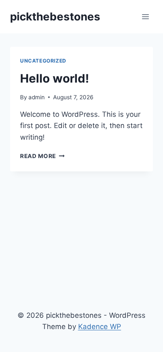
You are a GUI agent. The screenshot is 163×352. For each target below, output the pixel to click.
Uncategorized (43, 61)
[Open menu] (145, 16)
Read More (42, 156)
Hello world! (54, 78)
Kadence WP (99, 326)
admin (36, 97)
